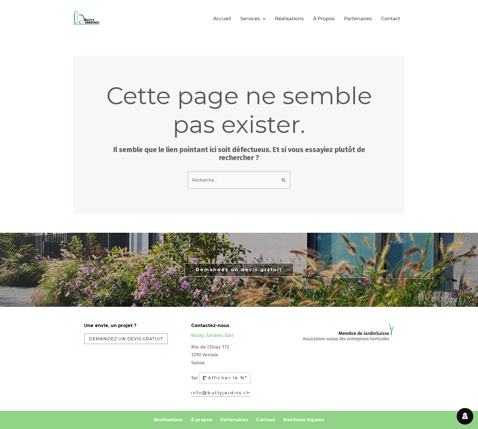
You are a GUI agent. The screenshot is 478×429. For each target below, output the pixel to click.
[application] (263, 18)
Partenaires (358, 18)
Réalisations (289, 18)
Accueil (222, 18)
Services (250, 18)
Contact (390, 18)
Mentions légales (303, 419)
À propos (324, 18)
